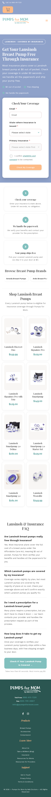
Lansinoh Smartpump (37, 395)
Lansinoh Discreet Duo (13, 348)
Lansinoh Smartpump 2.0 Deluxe (13, 446)
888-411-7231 (30, 697)
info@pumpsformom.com (25, 704)
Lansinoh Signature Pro (38, 348)
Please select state (21, 132)
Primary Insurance (19, 140)
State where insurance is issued (22, 124)
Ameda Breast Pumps (16, 279)
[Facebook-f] (23, 714)
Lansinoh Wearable (37, 494)
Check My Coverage (26, 167)
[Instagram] (28, 714)
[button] (46, 20)
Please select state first (23, 147)
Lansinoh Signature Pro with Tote (13, 396)
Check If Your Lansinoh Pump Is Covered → (25, 663)
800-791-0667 (27, 701)
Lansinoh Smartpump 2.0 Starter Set (37, 446)
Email (13, 108)
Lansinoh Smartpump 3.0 (13, 494)
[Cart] (8, 9)
